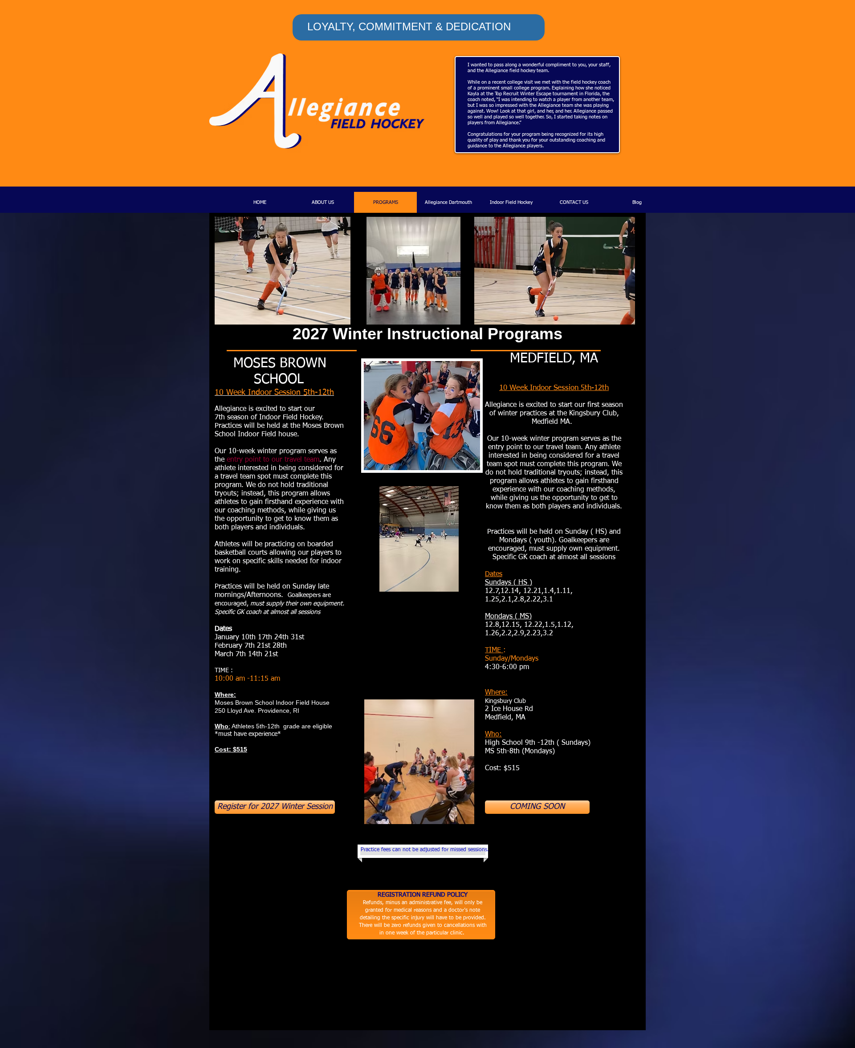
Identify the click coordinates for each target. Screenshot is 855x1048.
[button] (537, 807)
